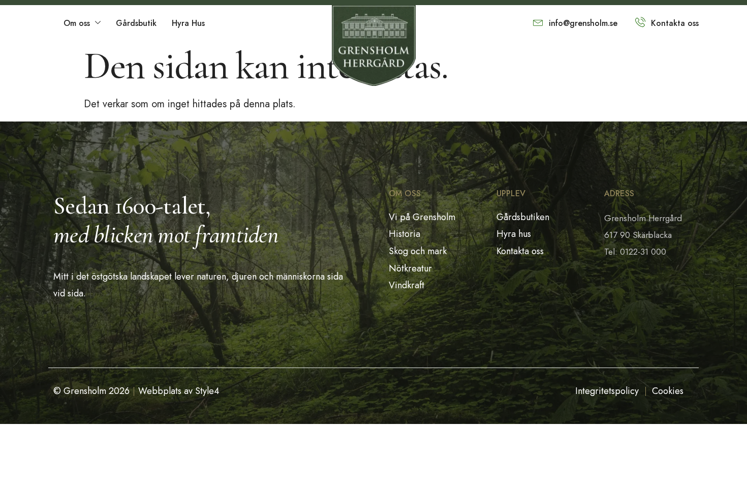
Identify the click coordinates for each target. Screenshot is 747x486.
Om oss (77, 23)
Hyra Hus (188, 23)
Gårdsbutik (136, 23)
